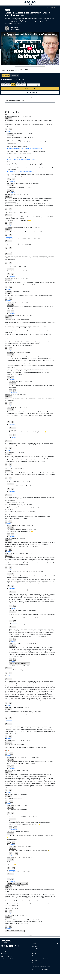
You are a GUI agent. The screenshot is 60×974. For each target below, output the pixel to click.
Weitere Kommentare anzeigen (13, 930)
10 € (3, 85)
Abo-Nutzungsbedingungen (39, 961)
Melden (9, 118)
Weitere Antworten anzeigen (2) (19, 663)
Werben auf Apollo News (8, 958)
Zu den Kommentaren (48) (9, 71)
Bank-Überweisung (30, 92)
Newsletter (35, 950)
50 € (18, 85)
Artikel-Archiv (36, 947)
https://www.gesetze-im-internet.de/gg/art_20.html (21, 159)
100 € (23, 85)
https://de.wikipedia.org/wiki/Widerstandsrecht (19, 171)
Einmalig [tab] (6, 75)
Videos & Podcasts (37, 948)
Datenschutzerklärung (38, 963)
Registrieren (35, 956)
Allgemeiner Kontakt (6, 956)
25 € (13, 85)
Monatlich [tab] (15, 75)
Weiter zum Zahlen (30, 89)
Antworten (9, 131)
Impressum (35, 964)
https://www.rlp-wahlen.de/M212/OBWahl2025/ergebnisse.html (24, 148)
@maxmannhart (15, 29)
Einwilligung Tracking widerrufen (41, 966)
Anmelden (35, 954)
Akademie (4, 953)
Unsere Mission (5, 951)
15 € (8, 85)
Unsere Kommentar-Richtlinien (40, 959)
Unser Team (4, 950)
